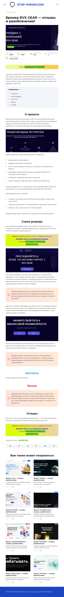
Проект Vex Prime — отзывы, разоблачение (44, 574)
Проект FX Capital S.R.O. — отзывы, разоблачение (43, 511)
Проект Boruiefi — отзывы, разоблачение (15, 511)
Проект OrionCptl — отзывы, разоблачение (44, 542)
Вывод (13, 102)
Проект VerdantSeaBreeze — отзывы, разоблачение (16, 542)
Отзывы (13, 105)
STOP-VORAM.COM (30, 4)
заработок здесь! (38, 67)
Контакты (14, 99)
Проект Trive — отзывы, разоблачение (15, 479)
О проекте (14, 93)
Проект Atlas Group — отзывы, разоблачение (17, 574)
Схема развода (16, 96)
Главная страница (11, 12)
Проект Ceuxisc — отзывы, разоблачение (43, 479)
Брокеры (10, 46)
